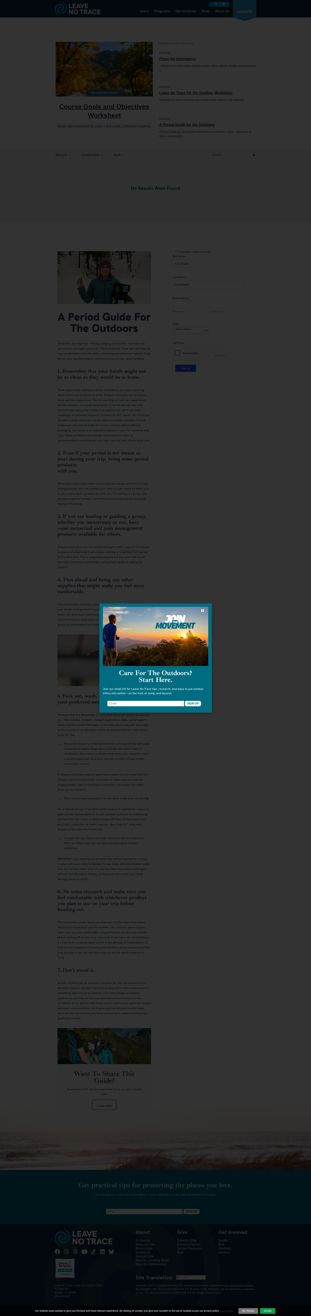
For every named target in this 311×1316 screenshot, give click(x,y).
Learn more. (226, 1310)
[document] (155, 658)
